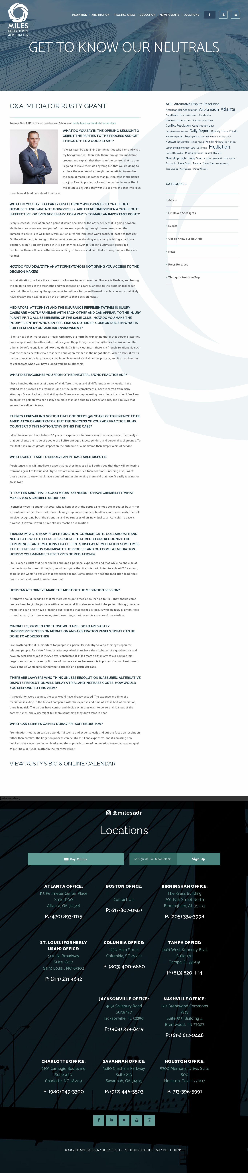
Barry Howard (172, 115)
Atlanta (228, 109)
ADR (169, 104)
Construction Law (203, 125)
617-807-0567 (126, 910)
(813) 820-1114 (187, 973)
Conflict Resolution (178, 125)
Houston (171, 141)
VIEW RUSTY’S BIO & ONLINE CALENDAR (62, 763)
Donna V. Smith (229, 131)
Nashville (217, 153)
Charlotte (196, 120)
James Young (197, 142)
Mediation (79, 15)
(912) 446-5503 (126, 1091)
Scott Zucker (229, 158)
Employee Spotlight (174, 136)
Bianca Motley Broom (188, 115)
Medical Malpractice (175, 153)
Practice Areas (124, 15)
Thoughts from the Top (184, 277)
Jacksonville (183, 142)
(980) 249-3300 (66, 1091)
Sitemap (178, 1150)
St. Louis (171, 163)
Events (172, 226)
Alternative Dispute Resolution (196, 104)
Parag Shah (195, 158)
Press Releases (178, 264)
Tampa (197, 163)
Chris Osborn (208, 120)
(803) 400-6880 (127, 966)
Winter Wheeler (200, 169)
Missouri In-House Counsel (198, 153)
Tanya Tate (208, 163)
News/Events (169, 15)
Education (147, 15)
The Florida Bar (222, 163)
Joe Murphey (230, 142)
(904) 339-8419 (127, 1029)
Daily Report (200, 130)
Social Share (109, 123)
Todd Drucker (172, 169)
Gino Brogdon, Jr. (224, 136)
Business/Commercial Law (178, 120)
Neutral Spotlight (176, 158)
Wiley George (185, 169)
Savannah (218, 158)
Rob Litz (207, 158)
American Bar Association (181, 110)
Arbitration (100, 15)
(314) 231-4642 (66, 979)
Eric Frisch (211, 137)
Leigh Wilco (202, 148)
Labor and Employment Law (180, 148)
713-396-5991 (187, 1091)
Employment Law (194, 136)
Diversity (215, 131)
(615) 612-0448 (187, 1035)
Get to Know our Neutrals (87, 123)
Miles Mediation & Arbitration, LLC (98, 1150)
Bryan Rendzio (205, 115)
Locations (191, 15)
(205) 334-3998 (187, 916)
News (171, 251)
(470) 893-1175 (66, 916)
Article (172, 200)
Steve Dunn (184, 163)
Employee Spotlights (182, 213)
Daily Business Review (177, 131)
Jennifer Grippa (214, 141)
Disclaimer (161, 1150)
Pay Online (79, 859)
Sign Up (198, 859)
